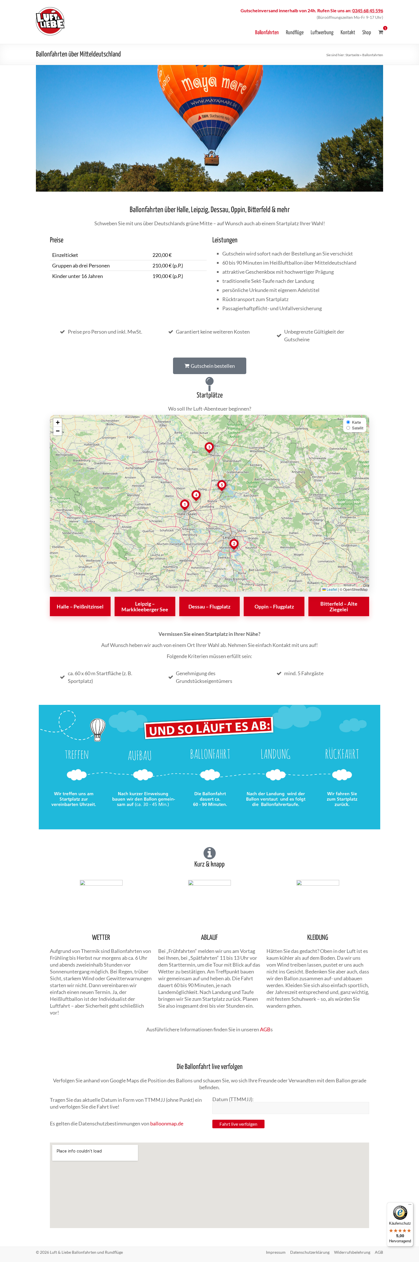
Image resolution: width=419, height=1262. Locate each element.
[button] (184, 506)
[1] (380, 32)
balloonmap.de (166, 1123)
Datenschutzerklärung (309, 1252)
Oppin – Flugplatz (274, 606)
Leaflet (331, 589)
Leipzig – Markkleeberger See (144, 606)
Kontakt (348, 32)
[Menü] (409, 1205)
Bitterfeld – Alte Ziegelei (338, 606)
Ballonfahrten (267, 32)
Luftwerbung (322, 32)
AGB (265, 1029)
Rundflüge (295, 32)
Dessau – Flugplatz (209, 606)
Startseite (352, 55)
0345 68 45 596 (367, 10)
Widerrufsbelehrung (352, 1252)
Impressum (276, 1252)
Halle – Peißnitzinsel (80, 606)
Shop (366, 32)
